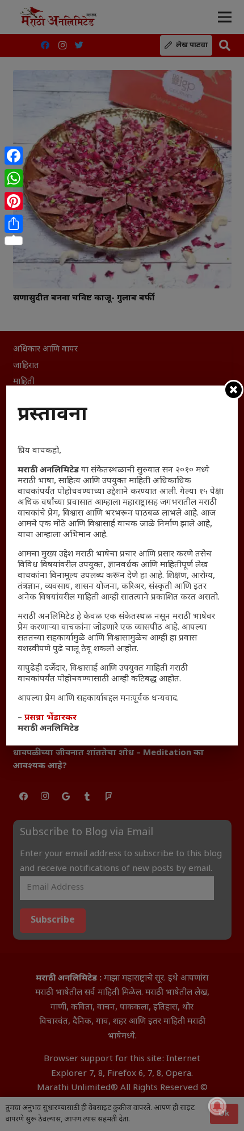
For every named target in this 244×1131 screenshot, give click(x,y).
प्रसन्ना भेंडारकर (50, 718)
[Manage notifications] (217, 1106)
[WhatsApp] (13, 178)
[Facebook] (13, 155)
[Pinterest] (13, 201)
